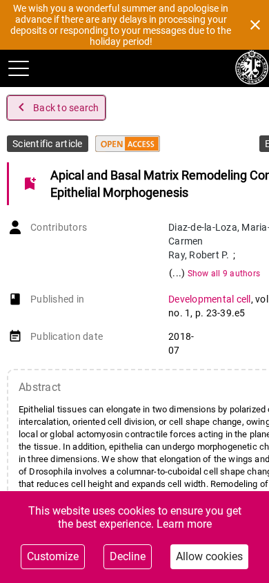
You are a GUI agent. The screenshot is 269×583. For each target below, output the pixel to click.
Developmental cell (209, 299)
